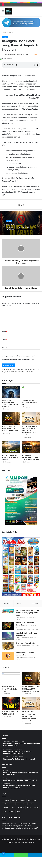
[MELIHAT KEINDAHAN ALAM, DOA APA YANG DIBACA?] (11, 447)
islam (24, 804)
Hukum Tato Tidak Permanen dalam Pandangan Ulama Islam (27, 625)
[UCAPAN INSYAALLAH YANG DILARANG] (11, 703)
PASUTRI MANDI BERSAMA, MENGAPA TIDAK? (29, 402)
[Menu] (3, 12)
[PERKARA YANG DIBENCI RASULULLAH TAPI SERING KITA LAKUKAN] (11, 418)
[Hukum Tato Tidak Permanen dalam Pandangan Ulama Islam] (8, 626)
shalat (29, 807)
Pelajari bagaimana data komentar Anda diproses (18, 372)
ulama (18, 811)
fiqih (34, 800)
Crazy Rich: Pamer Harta (25, 643)
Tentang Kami (19, 842)
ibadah (11, 804)
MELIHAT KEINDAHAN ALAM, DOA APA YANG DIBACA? (10, 457)
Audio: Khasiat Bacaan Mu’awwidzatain (25, 654)
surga (4, 811)
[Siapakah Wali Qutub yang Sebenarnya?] (8, 636)
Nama (4, 331)
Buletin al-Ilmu (35, 839)
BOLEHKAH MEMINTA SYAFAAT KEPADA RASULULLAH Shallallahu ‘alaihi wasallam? (29, 431)
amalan (22, 800)
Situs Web (5, 348)
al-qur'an (14, 800)
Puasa (13, 807)
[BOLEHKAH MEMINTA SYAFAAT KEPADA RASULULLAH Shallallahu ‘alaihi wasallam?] (31, 418)
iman (18, 804)
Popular (7, 603)
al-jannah (6, 800)
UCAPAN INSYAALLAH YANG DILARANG (17, 228)
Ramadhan (21, 807)
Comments (34, 603)
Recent (20, 603)
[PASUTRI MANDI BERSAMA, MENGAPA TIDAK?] (31, 392)
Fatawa (11, 33)
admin (21, 204)
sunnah (36, 807)
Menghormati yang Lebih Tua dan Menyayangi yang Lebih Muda (27, 612)
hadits (4, 804)
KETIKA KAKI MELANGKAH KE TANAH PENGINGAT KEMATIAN (30, 457)
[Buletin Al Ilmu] (8, 11)
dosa (29, 800)
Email (4, 340)
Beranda (5, 33)
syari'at (11, 811)
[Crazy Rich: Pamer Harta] (8, 646)
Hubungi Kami (29, 842)
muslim (31, 804)
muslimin (5, 807)
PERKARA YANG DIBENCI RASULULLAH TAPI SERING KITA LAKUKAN (10, 429)
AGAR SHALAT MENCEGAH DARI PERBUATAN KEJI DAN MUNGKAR (10, 403)
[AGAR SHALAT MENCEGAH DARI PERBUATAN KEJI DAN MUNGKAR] (11, 392)
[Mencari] (39, 12)
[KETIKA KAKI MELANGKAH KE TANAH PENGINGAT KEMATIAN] (31, 447)
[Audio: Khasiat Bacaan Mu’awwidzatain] (8, 656)
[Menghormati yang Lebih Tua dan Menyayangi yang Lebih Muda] (8, 611)
